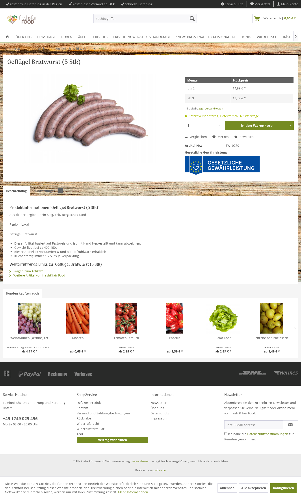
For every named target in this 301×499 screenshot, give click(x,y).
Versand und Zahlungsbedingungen (103, 413)
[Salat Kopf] (223, 318)
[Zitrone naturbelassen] (272, 318)
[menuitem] (260, 4)
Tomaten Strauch (126, 338)
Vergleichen (198, 137)
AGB (80, 434)
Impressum (158, 418)
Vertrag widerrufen (112, 440)
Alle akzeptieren (253, 488)
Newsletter (158, 403)
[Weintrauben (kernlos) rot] (29, 318)
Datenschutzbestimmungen (267, 434)
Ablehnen (227, 488)
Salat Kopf (223, 338)
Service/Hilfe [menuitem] (233, 4)
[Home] (7, 37)
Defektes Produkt (89, 403)
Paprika (174, 338)
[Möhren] (78, 318)
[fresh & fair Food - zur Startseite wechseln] (21, 19)
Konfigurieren (283, 488)
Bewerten (246, 137)
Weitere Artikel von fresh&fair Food (39, 275)
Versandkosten (141, 461)
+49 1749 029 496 (20, 418)
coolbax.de (159, 470)
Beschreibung (16, 191)
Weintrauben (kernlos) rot (29, 338)
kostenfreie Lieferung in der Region (36, 4)
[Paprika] (175, 318)
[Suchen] (192, 18)
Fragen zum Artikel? (28, 271)
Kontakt (82, 408)
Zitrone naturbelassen (271, 338)
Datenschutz (159, 413)
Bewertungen (48, 191)
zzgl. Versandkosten (211, 108)
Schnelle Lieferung (138, 4)
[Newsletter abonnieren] (290, 424)
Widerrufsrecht (88, 423)
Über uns (157, 408)
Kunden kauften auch (22, 293)
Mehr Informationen (133, 492)
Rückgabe (84, 418)
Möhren (78, 338)
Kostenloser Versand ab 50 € (93, 4)
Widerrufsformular (90, 429)
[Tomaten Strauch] (126, 318)
